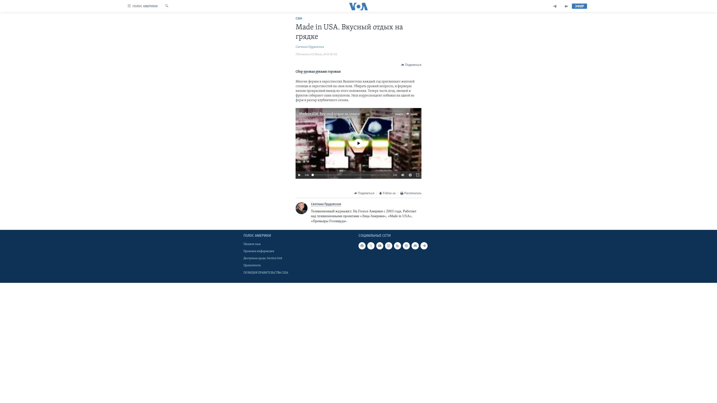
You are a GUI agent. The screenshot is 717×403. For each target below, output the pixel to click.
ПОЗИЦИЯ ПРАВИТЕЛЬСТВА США (265, 272)
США (299, 18)
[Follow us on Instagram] (388, 245)
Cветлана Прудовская (310, 47)
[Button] (411, 65)
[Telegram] (555, 6)
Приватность (252, 265)
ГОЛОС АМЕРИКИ (315, 118)
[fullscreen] (417, 175)
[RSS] (397, 245)
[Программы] (566, 6)
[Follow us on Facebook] (362, 245)
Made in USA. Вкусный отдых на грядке (329, 114)
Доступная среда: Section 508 (262, 258)
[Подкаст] (406, 245)
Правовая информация (258, 251)
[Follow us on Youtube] (379, 245)
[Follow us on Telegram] (424, 245)
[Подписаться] (415, 245)
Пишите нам (251, 244)
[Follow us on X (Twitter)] (370, 245)
